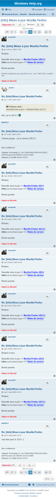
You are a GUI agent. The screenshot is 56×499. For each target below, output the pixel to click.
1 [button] (15, 32)
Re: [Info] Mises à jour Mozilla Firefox (25, 46)
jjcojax (11, 87)
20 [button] (39, 32)
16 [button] (21, 32)
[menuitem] (8, 9)
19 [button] (35, 32)
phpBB (20, 490)
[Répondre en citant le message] (47, 40)
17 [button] (26, 32)
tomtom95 (12, 37)
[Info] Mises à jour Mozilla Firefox (24, 20)
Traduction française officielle (24, 493)
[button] (7, 32)
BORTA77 (5, 122)
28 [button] (46, 32)
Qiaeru (39, 493)
